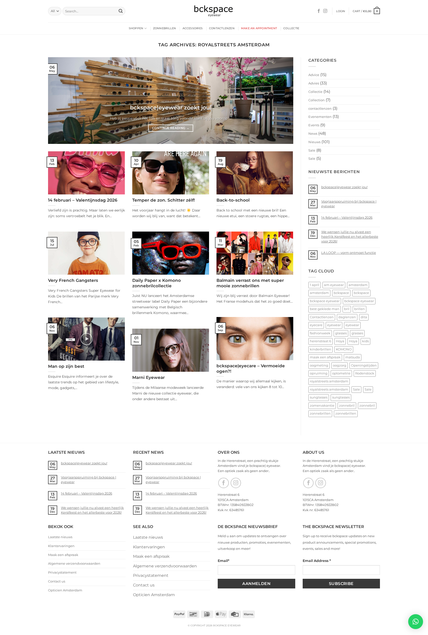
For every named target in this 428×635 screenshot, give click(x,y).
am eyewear (334, 285)
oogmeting (319, 365)
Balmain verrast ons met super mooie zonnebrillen (250, 283)
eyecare (316, 325)
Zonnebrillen (164, 28)
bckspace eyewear (325, 301)
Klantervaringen (61, 546)
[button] (340, 11)
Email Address (317, 560)
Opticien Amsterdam (65, 590)
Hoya (340, 341)
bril (346, 309)
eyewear (334, 325)
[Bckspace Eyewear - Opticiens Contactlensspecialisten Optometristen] (214, 11)
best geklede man (324, 309)
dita (364, 317)
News (312, 133)
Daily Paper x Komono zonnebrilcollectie (156, 283)
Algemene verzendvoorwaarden (74, 563)
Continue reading (170, 128)
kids (365, 341)
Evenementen (320, 117)
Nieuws (314, 142)
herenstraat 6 (320, 341)
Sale (311, 150)
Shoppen (136, 28)
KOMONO (344, 349)
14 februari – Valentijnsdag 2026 (82, 200)
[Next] (282, 100)
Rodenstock (364, 373)
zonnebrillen (320, 413)
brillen (359, 309)
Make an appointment (259, 28)
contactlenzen (320, 108)
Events (313, 125)
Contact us (56, 581)
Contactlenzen (222, 28)
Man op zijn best (66, 366)
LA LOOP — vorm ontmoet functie (348, 253)
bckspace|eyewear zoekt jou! (170, 107)
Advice (313, 75)
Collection (316, 100)
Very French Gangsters (73, 280)
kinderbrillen (320, 349)
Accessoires (193, 28)
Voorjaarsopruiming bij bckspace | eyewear (348, 203)
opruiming (318, 373)
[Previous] (59, 100)
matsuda (352, 357)
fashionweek (320, 333)
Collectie (291, 28)
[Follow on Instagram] (325, 11)
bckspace (341, 293)
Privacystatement (62, 572)
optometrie (341, 373)
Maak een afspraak (63, 555)
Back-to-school (233, 200)
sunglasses (318, 397)
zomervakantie (322, 405)
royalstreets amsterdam (329, 381)
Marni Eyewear (148, 377)
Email (223, 560)
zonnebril (347, 405)
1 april (314, 285)
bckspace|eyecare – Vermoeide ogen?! (250, 368)
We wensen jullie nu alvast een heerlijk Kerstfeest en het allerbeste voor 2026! (349, 236)
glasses (341, 333)
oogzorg (339, 365)
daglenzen (347, 317)
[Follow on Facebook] (319, 11)
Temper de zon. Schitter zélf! (163, 200)
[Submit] (120, 11)
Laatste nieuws (60, 537)
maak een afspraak (325, 357)
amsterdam (358, 285)
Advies (313, 83)
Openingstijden (364, 365)
